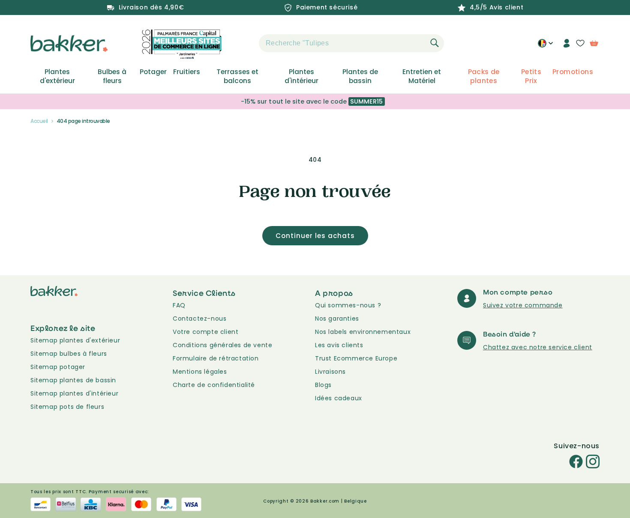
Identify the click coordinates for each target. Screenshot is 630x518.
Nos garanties (337, 318)
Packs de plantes (484, 76)
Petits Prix (531, 76)
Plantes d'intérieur (301, 76)
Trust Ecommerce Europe (356, 358)
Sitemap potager (57, 367)
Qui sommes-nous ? (348, 305)
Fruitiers (186, 72)
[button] (244, 43)
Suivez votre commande (523, 305)
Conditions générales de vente (222, 345)
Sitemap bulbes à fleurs (68, 353)
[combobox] (351, 43)
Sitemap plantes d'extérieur (75, 340)
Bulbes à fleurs (112, 76)
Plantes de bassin (360, 76)
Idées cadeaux (338, 398)
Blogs (323, 385)
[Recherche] (434, 42)
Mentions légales (200, 371)
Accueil (39, 121)
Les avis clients (339, 345)
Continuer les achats (315, 235)
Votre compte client (205, 331)
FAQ (179, 305)
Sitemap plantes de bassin (73, 380)
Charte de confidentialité (214, 385)
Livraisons (330, 371)
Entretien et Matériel (421, 76)
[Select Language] (545, 46)
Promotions (572, 72)
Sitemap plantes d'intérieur (74, 393)
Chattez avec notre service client (537, 347)
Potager (153, 72)
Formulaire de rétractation (216, 358)
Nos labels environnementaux (363, 331)
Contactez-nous (199, 318)
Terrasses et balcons (237, 76)
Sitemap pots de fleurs (67, 406)
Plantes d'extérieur (57, 76)
